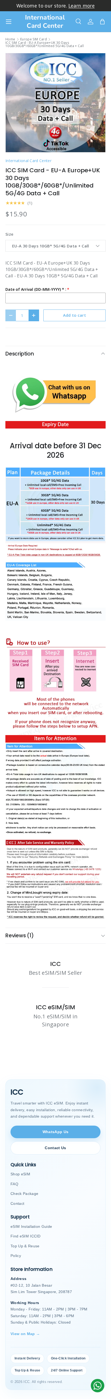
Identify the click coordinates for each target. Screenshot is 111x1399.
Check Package (24, 1193)
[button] (102, 22)
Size (9, 234)
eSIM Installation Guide (31, 1226)
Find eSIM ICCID (26, 1236)
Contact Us (55, 1148)
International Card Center (28, 160)
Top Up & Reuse (25, 1246)
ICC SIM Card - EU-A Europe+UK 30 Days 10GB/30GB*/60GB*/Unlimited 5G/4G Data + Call (44, 44)
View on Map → (25, 1334)
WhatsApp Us (56, 1132)
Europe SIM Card (33, 39)
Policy (16, 1255)
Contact (17, 1203)
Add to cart (74, 315)
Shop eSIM (20, 1174)
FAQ (14, 1184)
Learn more (81, 5)
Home (10, 39)
